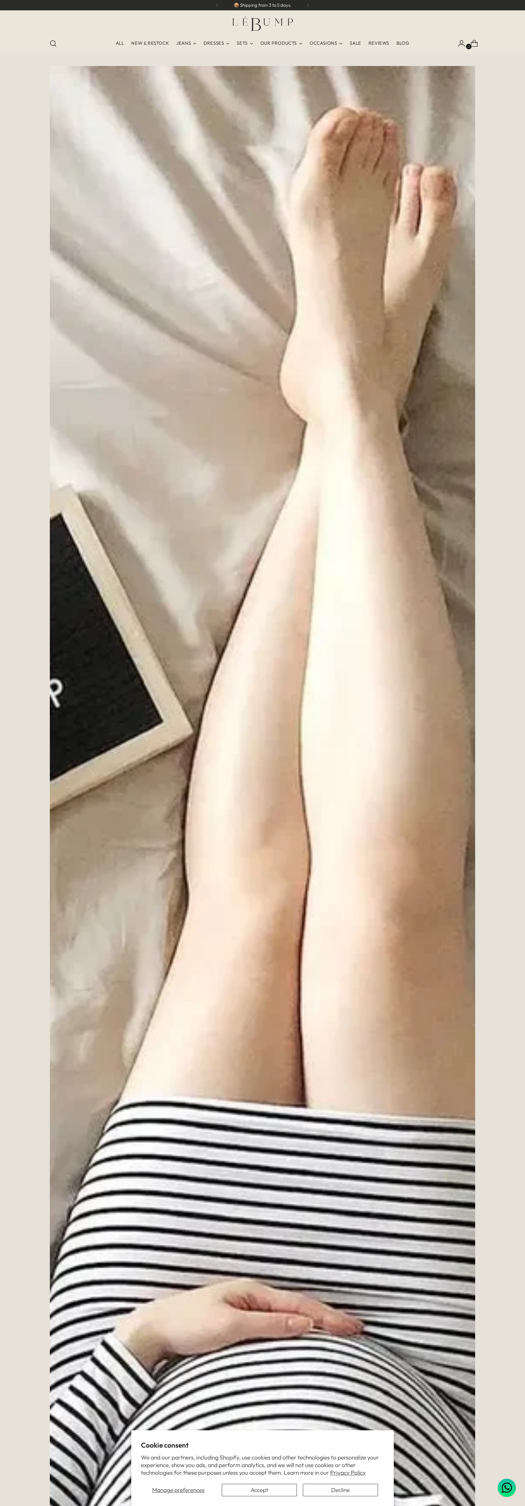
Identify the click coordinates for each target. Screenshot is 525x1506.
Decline (340, 1490)
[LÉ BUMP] (262, 23)
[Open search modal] (53, 43)
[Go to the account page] (459, 43)
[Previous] (217, 5)
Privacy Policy (348, 1472)
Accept (259, 1490)
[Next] (307, 5)
